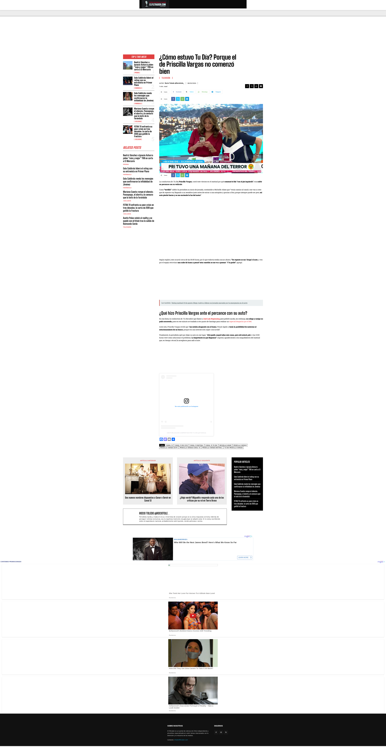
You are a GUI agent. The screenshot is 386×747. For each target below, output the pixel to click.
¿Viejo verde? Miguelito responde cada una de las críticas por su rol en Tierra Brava (202, 499)
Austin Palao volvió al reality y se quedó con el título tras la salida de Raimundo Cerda (138, 220)
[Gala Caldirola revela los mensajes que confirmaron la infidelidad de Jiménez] (127, 96)
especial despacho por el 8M (240, 321)
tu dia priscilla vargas (233, 447)
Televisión (127, 227)
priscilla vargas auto (169, 447)
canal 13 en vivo (181, 445)
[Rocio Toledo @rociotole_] (132, 517)
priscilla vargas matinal (212, 447)
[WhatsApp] (256, 86)
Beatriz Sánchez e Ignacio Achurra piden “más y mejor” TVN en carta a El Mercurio (143, 66)
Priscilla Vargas (240, 445)
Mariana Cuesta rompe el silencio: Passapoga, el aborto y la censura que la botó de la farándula (144, 113)
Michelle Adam (225, 445)
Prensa (137, 72)
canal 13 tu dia (211, 445)
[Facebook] (247, 86)
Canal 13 (169, 445)
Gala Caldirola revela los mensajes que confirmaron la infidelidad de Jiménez (144, 97)
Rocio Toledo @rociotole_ (174, 83)
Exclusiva (138, 121)
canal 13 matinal (196, 445)
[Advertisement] (193, 31)
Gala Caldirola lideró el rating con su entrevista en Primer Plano (143, 81)
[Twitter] (252, 86)
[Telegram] (261, 86)
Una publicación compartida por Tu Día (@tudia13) (186, 433)
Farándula (138, 88)
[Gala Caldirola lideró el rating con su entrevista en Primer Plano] (127, 81)
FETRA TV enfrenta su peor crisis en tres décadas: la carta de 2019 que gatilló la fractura (143, 131)
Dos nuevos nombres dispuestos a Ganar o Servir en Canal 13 (148, 499)
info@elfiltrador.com (181, 740)
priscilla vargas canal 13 (190, 447)
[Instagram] (221, 732)
